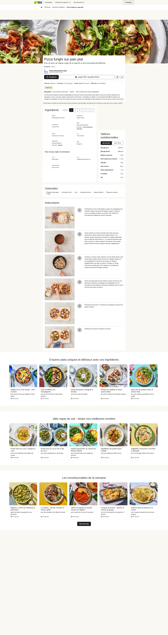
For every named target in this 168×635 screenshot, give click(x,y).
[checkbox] (45, 66)
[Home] (42, 7)
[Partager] (122, 77)
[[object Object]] (117, 77)
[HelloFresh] (38, 2)
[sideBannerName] (112, 117)
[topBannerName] (84, 15)
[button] (71, 110)
